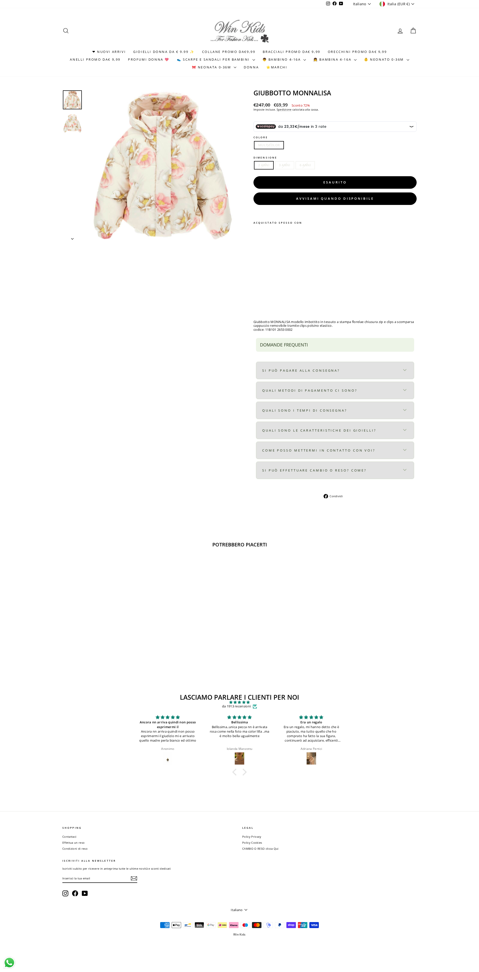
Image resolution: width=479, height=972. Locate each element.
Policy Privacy (251, 836)
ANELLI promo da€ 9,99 (95, 59)
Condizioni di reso (75, 848)
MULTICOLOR (269, 145)
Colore (260, 137)
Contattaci (69, 836)
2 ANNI (263, 165)
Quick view (104, 639)
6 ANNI (305, 165)
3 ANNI (284, 165)
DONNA (251, 67)
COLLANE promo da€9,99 (228, 51)
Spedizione (284, 109)
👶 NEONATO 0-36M (384, 59)
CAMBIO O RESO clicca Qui (260, 848)
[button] (235, 771)
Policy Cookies (252, 842)
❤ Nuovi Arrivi (109, 51)
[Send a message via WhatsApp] (9, 963)
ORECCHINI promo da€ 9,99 (357, 51)
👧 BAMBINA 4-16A (333, 59)
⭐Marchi (276, 67)
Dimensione (265, 157)
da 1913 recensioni (236, 706)
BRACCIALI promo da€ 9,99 (291, 51)
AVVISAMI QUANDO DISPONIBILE (335, 198)
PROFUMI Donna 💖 (148, 59)
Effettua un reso (73, 842)
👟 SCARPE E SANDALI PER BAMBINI (214, 59)
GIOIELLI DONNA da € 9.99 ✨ (164, 51)
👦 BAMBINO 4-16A (282, 59)
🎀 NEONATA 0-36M (212, 67)
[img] (239, 702)
